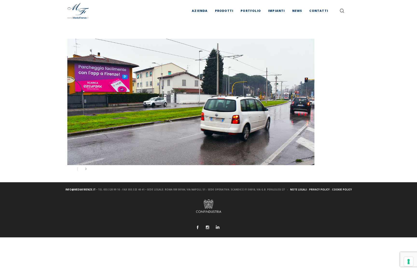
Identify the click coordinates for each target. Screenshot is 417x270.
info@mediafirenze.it (80, 189)
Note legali (298, 189)
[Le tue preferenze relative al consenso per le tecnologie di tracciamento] (408, 261)
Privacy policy (319, 189)
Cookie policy (342, 189)
